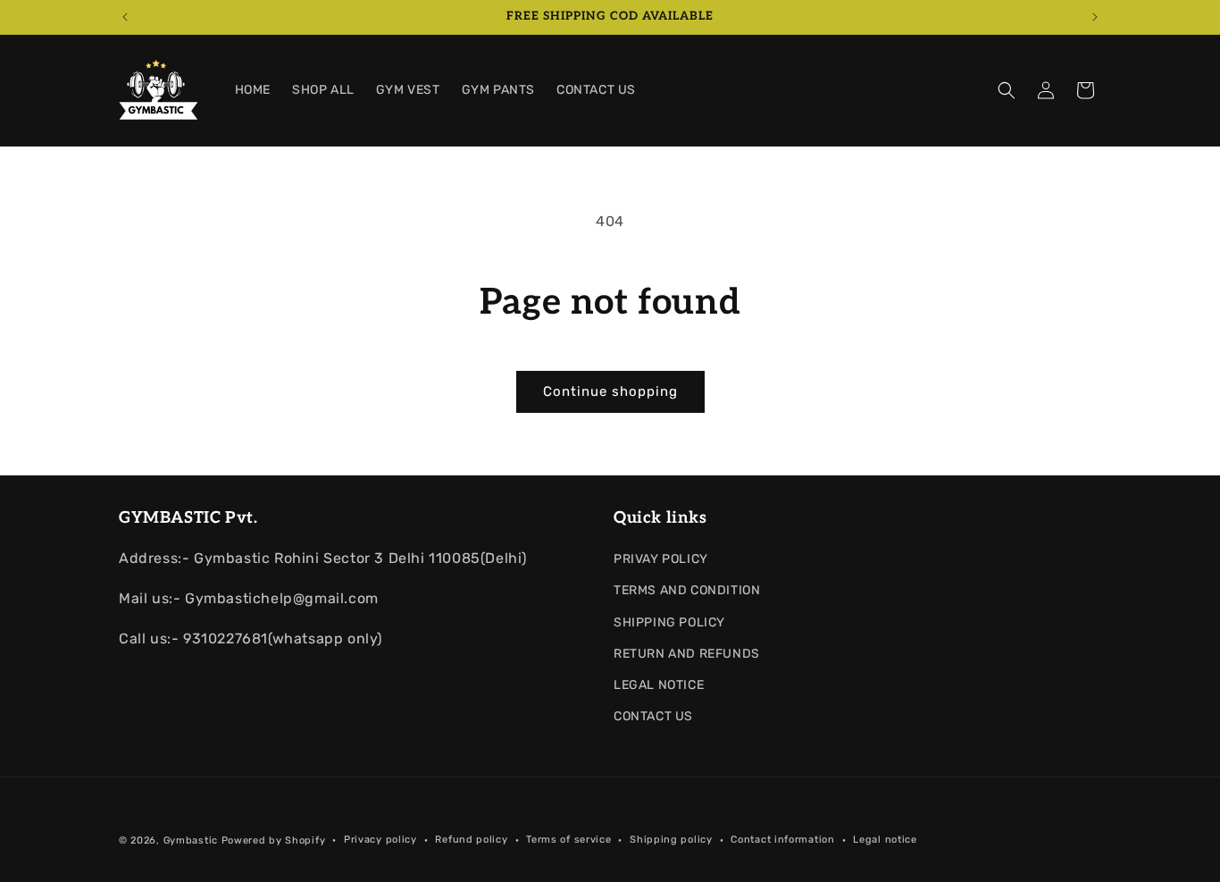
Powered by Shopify (273, 840)
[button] (1006, 90)
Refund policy (471, 839)
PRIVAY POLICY (661, 559)
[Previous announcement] (125, 17)
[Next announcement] (1095, 17)
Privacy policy (380, 839)
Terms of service (568, 839)
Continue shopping (610, 391)
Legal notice (884, 839)
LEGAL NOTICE (659, 685)
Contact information (782, 839)
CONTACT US (653, 716)
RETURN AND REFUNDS (687, 653)
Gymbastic (190, 840)
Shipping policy (671, 839)
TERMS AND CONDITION (687, 590)
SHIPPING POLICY (669, 622)
